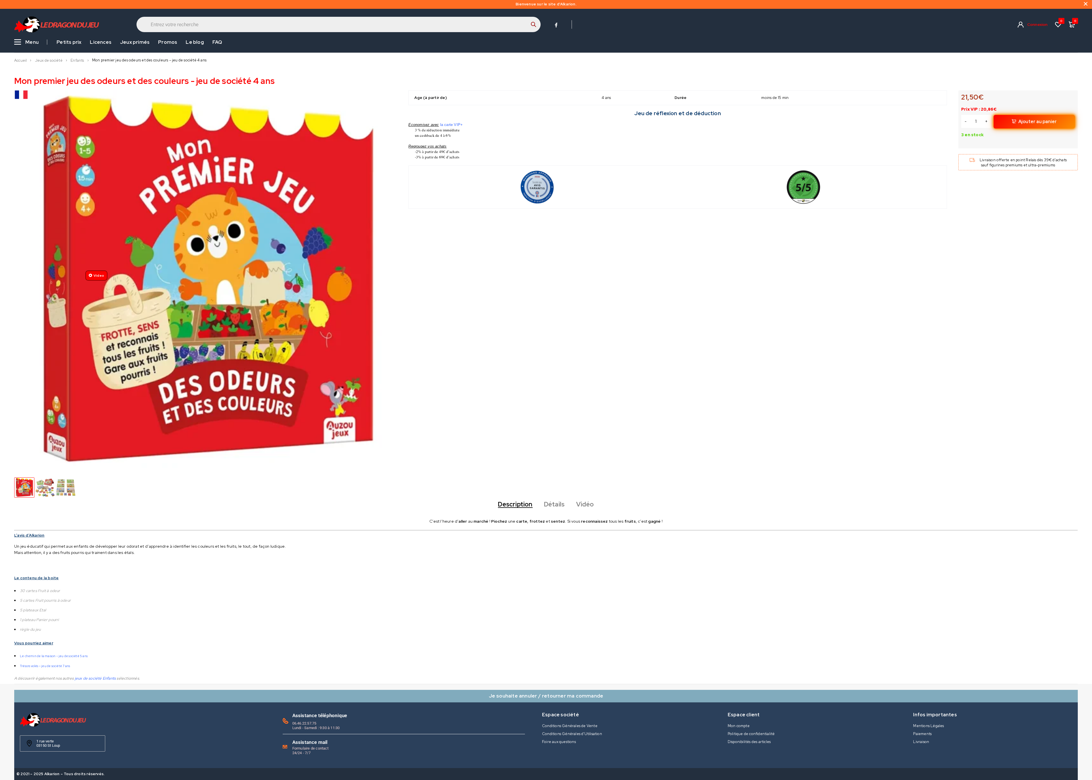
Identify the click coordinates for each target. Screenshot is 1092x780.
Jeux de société (49, 61)
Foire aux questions (559, 741)
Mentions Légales (928, 725)
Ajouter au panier (1037, 122)
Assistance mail (310, 742)
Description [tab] (515, 504)
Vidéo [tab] (585, 504)
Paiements (922, 733)
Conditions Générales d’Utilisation (572, 733)
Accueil (20, 61)
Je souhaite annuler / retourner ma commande (546, 695)
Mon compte (739, 725)
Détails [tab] (554, 504)
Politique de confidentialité (751, 733)
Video (99, 275)
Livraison (921, 741)
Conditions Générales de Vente (569, 725)
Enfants (77, 61)
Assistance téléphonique (319, 715)
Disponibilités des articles (749, 741)
